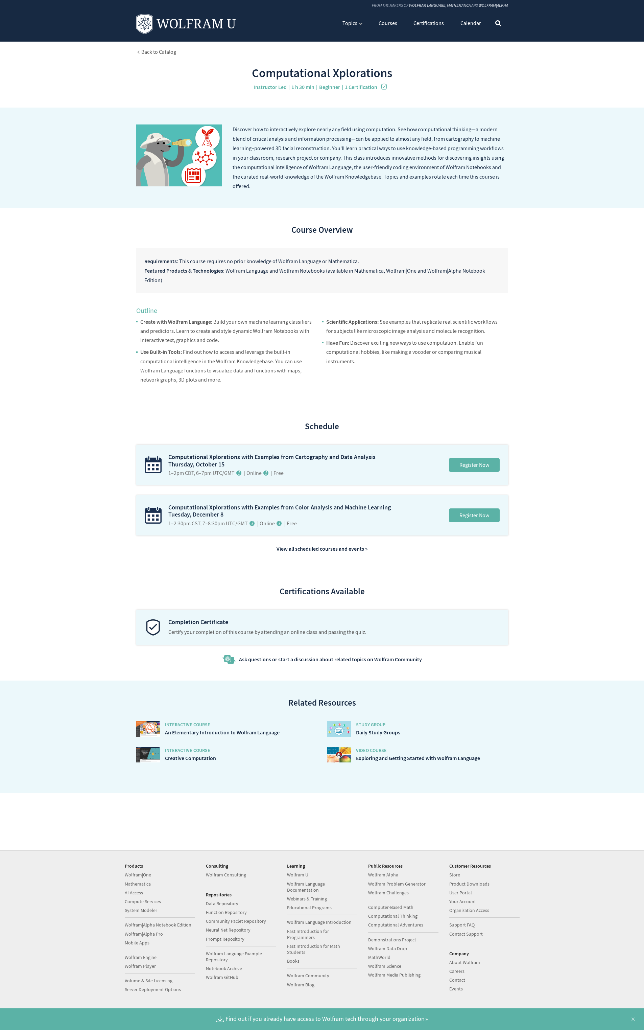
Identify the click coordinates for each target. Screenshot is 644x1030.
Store (454, 875)
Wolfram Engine (141, 957)
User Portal (460, 893)
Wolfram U (297, 875)
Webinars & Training (307, 899)
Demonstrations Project (392, 940)
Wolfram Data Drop (387, 948)
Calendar (470, 23)
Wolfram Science (384, 966)
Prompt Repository (225, 939)
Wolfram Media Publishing (394, 975)
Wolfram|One (138, 875)
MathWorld (379, 957)
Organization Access (469, 910)
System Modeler (141, 910)
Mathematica (459, 5)
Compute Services (143, 901)
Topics (349, 23)
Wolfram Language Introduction (319, 922)
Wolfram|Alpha (493, 5)
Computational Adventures (395, 925)
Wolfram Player (140, 966)
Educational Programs (309, 908)
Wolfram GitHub (222, 977)
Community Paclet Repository (236, 921)
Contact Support (466, 934)
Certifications (428, 23)
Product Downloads (469, 884)
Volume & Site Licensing (148, 981)
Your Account (462, 901)
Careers (456, 971)
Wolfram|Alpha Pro (144, 934)
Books (293, 961)
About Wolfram (464, 962)
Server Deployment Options (153, 989)
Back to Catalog (158, 51)
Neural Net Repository (228, 930)
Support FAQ (462, 925)
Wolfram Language (427, 5)
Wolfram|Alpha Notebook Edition (158, 925)
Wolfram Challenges (388, 893)
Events (456, 989)
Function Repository (226, 912)
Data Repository (222, 903)
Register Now (474, 464)
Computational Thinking (393, 916)
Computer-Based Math (390, 907)
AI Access (134, 893)
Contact (457, 980)
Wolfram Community (308, 975)
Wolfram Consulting (226, 875)
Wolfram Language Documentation (306, 887)
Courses (388, 23)
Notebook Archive (224, 968)
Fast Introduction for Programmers (308, 934)
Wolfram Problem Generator (397, 884)
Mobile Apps (137, 943)
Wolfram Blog (300, 985)
